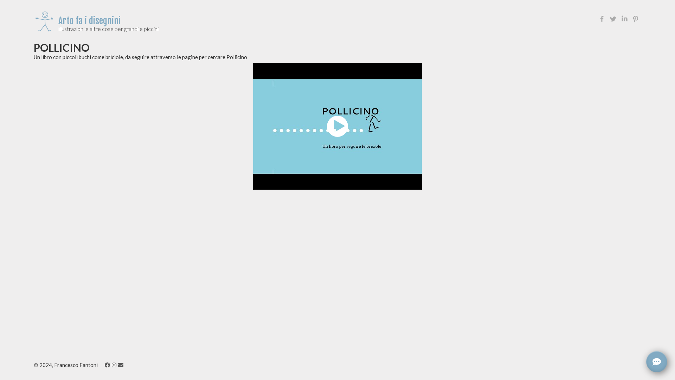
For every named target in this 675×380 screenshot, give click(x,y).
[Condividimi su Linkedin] (624, 19)
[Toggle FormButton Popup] (656, 361)
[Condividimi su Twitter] (613, 19)
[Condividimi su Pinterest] (635, 19)
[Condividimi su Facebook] (602, 19)
